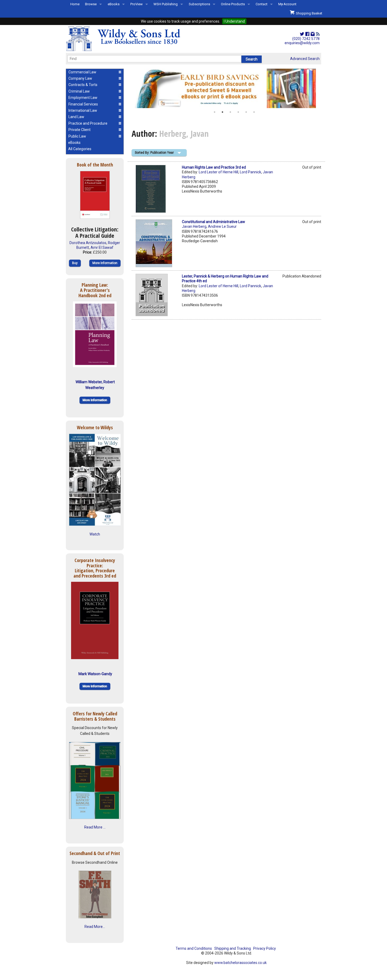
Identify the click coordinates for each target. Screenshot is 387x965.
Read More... (95, 926)
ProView (136, 4)
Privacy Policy (264, 948)
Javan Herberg (194, 226)
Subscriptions (199, 4)
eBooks (114, 4)
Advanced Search (305, 59)
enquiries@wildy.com (302, 43)
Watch (95, 534)
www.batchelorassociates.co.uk (240, 963)
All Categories (79, 149)
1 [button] (214, 112)
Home (75, 4)
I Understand (234, 21)
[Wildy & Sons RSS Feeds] (318, 34)
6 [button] (254, 112)
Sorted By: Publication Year (154, 152)
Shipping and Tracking (232, 948)
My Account (287, 4)
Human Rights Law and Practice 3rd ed (214, 167)
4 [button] (238, 112)
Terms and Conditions (194, 948)
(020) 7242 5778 (306, 39)
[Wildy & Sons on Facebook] (307, 34)
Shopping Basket (308, 13)
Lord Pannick (250, 172)
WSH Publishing (165, 4)
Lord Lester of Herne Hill (218, 172)
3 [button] (230, 112)
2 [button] (222, 112)
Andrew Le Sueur (222, 226)
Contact (261, 4)
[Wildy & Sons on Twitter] (302, 34)
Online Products (233, 4)
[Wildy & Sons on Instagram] (313, 34)
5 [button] (246, 112)
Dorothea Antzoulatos (88, 243)
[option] (226, 88)
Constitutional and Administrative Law (213, 222)
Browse (91, 4)
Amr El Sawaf (102, 247)
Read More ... (95, 827)
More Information (104, 263)
